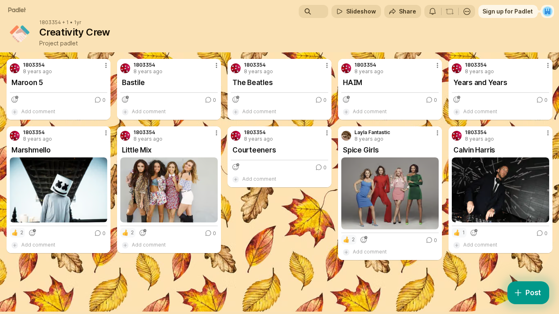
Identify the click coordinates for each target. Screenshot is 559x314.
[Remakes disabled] (450, 11)
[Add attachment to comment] (15, 111)
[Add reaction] (15, 99)
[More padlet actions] (467, 11)
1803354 (50, 22)
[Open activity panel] (432, 11)
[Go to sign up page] (547, 11)
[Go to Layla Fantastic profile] (346, 136)
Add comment (38, 111)
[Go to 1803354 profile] (15, 68)
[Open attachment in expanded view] (58, 189)
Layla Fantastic (372, 132)
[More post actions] (105, 65)
